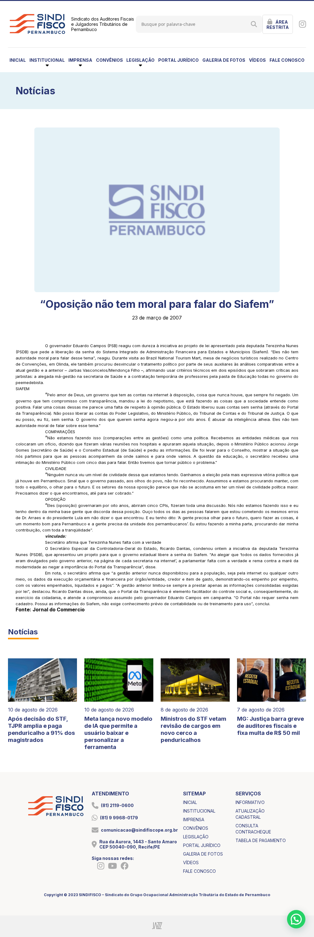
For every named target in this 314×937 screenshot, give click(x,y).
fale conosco (287, 60)
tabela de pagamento (261, 840)
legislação (196, 836)
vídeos (257, 60)
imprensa (193, 819)
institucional (199, 811)
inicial (18, 60)
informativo (250, 802)
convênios (109, 60)
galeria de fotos (223, 60)
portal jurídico (178, 60)
